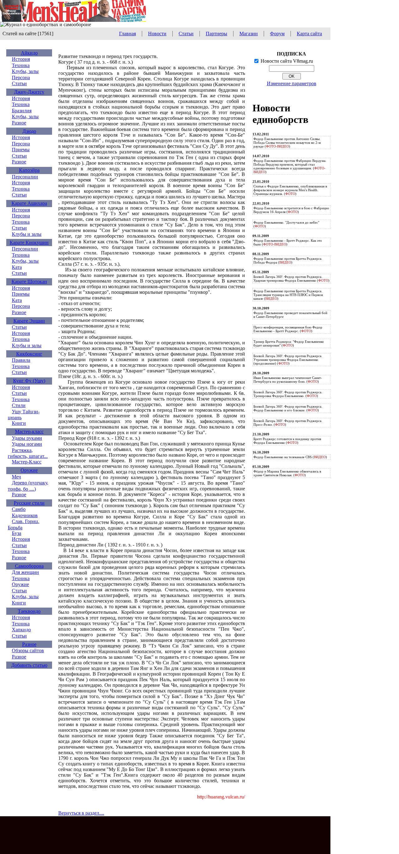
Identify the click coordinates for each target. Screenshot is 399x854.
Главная (127, 33)
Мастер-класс (29, 431)
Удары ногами (27, 444)
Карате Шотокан (29, 281)
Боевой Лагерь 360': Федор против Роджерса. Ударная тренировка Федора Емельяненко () (291, 278)
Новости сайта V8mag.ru (287, 61)
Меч (16, 476)
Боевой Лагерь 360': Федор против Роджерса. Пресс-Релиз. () (287, 422)
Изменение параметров (291, 83)
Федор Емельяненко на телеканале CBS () (290, 457)
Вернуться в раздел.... (81, 813)
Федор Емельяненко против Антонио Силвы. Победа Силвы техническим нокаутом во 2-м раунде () (287, 142)
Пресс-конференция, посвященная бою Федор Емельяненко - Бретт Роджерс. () (287, 329)
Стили (19, 405)
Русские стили (29, 503)
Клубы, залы (25, 71)
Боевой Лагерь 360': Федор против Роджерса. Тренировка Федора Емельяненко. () (287, 394)
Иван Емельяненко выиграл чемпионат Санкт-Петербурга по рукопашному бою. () (287, 379)
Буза (16, 533)
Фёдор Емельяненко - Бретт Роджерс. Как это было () (287, 242)
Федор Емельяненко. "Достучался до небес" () (286, 224)
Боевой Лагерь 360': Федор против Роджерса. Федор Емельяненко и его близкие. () (287, 408)
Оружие (29, 470)
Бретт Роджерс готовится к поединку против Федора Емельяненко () (287, 440)
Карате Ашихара (29, 203)
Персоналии (25, 176)
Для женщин (25, 572)
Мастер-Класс (26, 461)
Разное (19, 122)
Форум (277, 33)
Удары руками (27, 438)
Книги (19, 423)
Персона (21, 77)
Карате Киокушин (29, 242)
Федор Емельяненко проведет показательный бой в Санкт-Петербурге (290, 314)
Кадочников (25, 515)
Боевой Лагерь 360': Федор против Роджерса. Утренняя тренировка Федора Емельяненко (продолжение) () (287, 359)
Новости (157, 33)
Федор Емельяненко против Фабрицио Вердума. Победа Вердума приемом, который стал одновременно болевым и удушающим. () (289, 166)
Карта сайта (309, 33)
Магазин (248, 33)
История (21, 59)
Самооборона (29, 566)
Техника (21, 65)
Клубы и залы (26, 234)
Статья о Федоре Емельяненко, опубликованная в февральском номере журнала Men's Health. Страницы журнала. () (290, 190)
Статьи (186, 33)
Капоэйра (29, 170)
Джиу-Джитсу (29, 92)
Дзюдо (29, 131)
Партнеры (216, 33)
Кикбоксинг (29, 354)
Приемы (21, 149)
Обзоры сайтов (28, 650)
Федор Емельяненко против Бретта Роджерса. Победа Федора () (287, 260)
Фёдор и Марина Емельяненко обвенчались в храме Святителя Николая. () (287, 473)
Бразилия (21, 110)
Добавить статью (29, 665)
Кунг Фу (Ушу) (29, 380)
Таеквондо (29, 611)
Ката (17, 267)
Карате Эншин (29, 320)
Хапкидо (21, 629)
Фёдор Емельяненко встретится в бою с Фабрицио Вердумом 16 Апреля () (291, 210)
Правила (21, 360)
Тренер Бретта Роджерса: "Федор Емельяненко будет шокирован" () (288, 343)
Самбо (19, 509)
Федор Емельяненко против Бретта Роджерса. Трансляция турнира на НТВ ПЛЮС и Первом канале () (288, 294)
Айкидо (29, 53)
